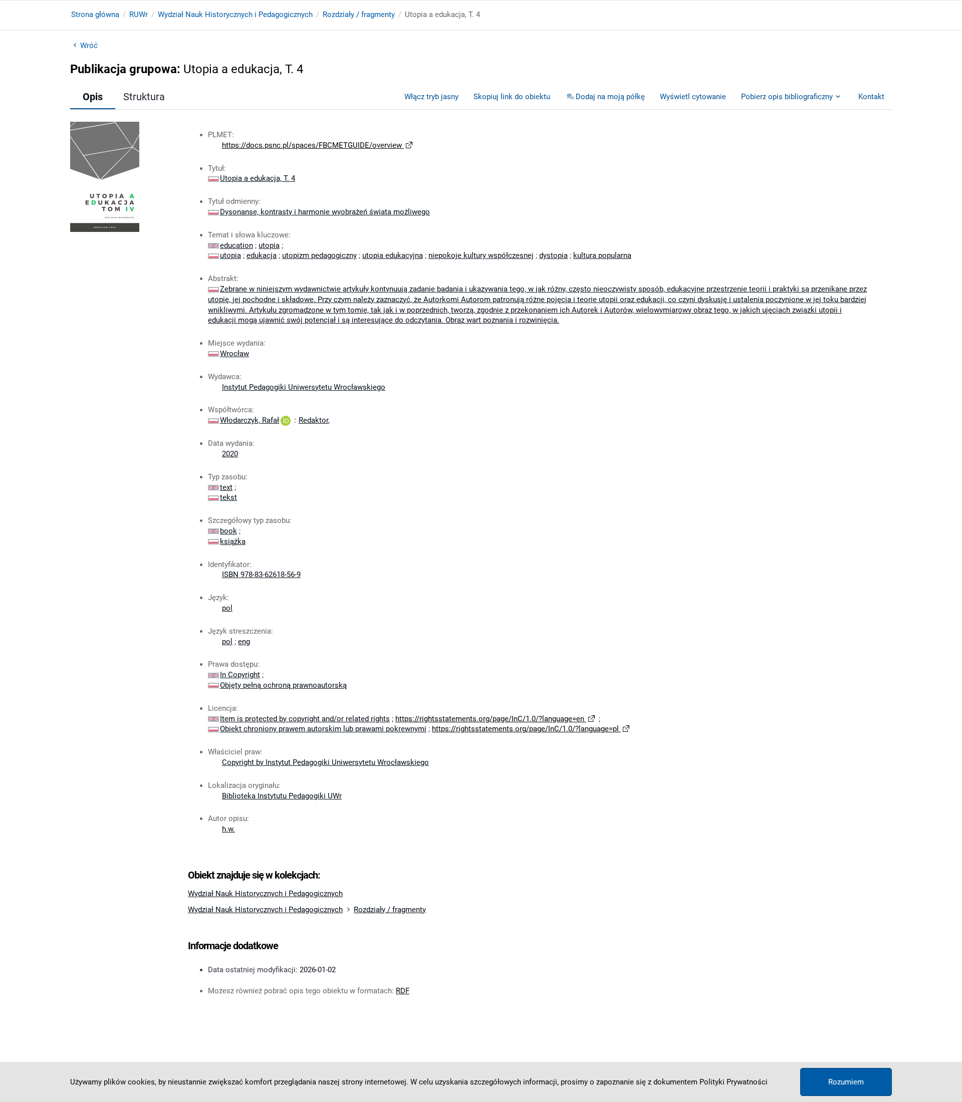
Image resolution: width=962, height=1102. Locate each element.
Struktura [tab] (144, 97)
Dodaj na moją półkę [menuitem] (610, 96)
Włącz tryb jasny (431, 96)
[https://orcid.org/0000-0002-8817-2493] (286, 420)
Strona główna (95, 14)
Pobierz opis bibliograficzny (787, 96)
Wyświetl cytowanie (693, 96)
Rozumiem (846, 1081)
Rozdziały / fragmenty (359, 14)
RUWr (138, 14)
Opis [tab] (93, 97)
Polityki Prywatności (733, 1081)
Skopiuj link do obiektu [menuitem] (511, 96)
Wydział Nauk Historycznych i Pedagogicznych (235, 14)
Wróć (89, 45)
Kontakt (871, 96)
